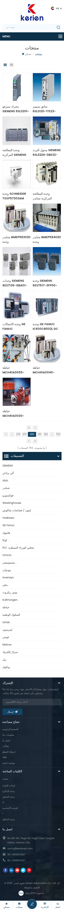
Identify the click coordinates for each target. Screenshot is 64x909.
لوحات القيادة (8, 786)
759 (58, 434)
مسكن (28, 54)
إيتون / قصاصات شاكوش (16, 510)
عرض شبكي (5, 64)
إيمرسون (7, 630)
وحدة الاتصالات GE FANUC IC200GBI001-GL (14, 326)
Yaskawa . (9, 518)
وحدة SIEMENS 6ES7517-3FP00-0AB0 (45, 283)
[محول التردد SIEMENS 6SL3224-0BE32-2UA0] (47, 130)
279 (24, 434)
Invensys (8, 577)
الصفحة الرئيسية (10, 729)
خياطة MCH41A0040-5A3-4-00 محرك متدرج (45, 370)
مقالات (5, 746)
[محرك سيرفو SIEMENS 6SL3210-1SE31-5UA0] (16, 87)
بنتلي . (5, 585)
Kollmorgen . (10, 600)
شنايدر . (6, 488)
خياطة (5, 607)
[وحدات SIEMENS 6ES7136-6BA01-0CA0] (16, 261)
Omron (6, 555)
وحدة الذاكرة (8, 791)
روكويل (6, 667)
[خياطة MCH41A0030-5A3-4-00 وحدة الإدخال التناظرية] (16, 392)
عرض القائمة (11, 64)
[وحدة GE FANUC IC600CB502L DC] (47, 305)
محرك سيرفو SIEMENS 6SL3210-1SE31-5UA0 (15, 108)
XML (4, 757)
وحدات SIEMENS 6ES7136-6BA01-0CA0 (14, 283)
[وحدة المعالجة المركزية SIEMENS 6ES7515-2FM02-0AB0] (16, 130)
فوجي (5, 637)
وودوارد (6, 570)
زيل (4, 659)
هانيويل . (6, 533)
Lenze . (6, 622)
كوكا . (5, 540)
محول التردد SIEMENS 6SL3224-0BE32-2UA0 (47, 152)
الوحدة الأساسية (10, 808)
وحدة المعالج (8, 819)
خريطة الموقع (9, 752)
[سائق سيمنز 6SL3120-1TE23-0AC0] (47, 87)
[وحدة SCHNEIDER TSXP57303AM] (16, 174)
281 (39, 434)
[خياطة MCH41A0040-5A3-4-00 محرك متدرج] (47, 348)
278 (18, 434)
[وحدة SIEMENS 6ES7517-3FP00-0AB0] (47, 261)
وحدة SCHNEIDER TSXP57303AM (14, 196)
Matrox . (7, 645)
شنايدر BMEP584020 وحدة (47, 239)
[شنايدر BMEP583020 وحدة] (16, 218)
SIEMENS (7, 466)
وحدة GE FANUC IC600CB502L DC (45, 326)
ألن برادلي (8, 473)
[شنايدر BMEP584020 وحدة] (47, 218)
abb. (5, 480)
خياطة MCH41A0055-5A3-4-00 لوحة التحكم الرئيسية (13, 370)
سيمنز (5, 779)
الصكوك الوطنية (11, 615)
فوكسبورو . (8, 495)
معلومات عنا (8, 735)
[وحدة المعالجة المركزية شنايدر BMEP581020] (47, 174)
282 (46, 434)
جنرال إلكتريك (10, 652)
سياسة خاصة (8, 763)
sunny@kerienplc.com (20, 848)
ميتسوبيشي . (9, 562)
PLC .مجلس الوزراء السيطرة (18, 548)
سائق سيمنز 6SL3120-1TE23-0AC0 (44, 108)
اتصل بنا (6, 740)
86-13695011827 (16, 854)
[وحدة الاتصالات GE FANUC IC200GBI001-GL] (16, 305)
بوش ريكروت (9, 592)
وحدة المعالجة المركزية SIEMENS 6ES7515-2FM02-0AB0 (15, 152)
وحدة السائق (8, 797)
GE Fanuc (8, 525)
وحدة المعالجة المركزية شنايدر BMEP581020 (42, 196)
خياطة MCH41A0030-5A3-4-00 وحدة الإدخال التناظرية (13, 413)
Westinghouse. (12, 503)
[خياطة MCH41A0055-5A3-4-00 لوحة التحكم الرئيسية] (16, 348)
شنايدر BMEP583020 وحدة (16, 239)
